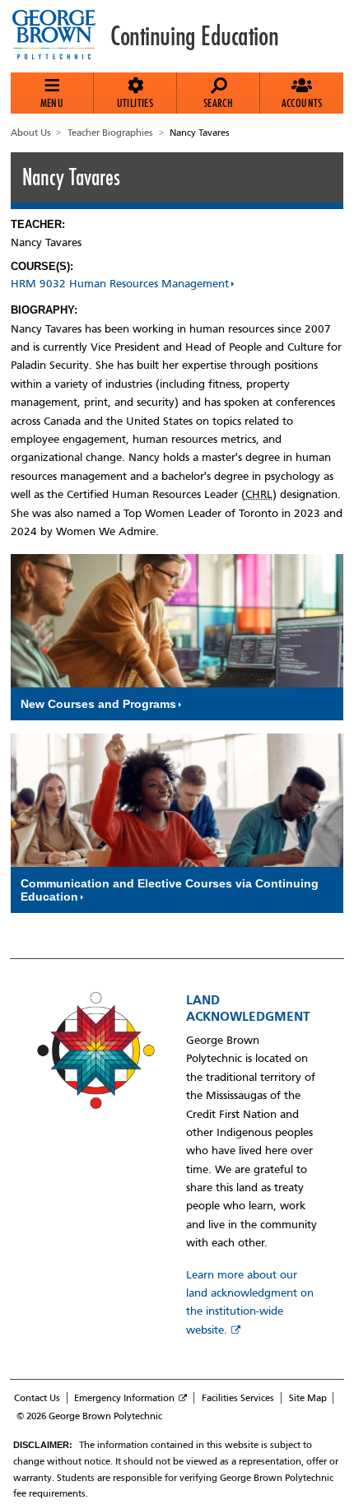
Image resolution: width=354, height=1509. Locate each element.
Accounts (302, 102)
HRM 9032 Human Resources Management (120, 284)
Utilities (135, 102)
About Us (31, 132)
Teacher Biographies (110, 132)
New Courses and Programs (98, 703)
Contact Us (37, 1398)
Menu (52, 102)
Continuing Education (194, 36)
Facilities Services (238, 1398)
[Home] (60, 36)
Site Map (308, 1398)
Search (218, 102)
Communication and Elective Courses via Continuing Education (170, 890)
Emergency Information (124, 1398)
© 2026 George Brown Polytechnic (89, 1416)
